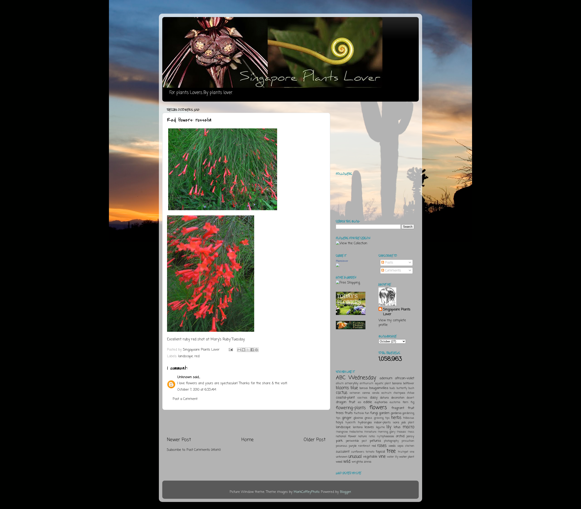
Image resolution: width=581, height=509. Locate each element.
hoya (339, 422)
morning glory (386, 432)
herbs (396, 418)
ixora (396, 422)
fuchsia (359, 413)
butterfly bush (405, 388)
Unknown (184, 377)
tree (391, 451)
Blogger (345, 491)
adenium (385, 378)
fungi (374, 413)
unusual (355, 456)
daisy (374, 397)
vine (382, 456)
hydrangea (365, 422)
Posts (388, 262)
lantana (358, 427)
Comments (392, 270)
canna (366, 393)
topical (380, 451)
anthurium (366, 384)
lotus (397, 427)
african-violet (404, 378)
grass (368, 418)
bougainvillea (378, 388)
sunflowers (357, 452)
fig (412, 402)
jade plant (407, 423)
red (196, 356)
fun (367, 413)
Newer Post (179, 439)
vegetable (370, 456)
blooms (342, 388)
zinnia (367, 462)
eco (359, 402)
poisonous (341, 446)
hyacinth (350, 423)
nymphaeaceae (385, 436)
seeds (392, 446)
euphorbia (381, 402)
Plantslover (342, 260)
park (339, 440)
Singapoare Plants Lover (396, 311)
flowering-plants (351, 408)
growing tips (382, 418)
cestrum (386, 393)
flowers (378, 408)
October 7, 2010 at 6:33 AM (196, 389)
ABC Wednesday (356, 378)
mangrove (342, 432)
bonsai (363, 388)
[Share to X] (248, 349)
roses (382, 446)
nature (362, 436)
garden (384, 413)
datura (384, 398)
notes (372, 436)
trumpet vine (406, 452)
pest (364, 441)
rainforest (364, 446)
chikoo (410, 393)
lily (389, 427)
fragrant (397, 408)
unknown (341, 457)
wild (346, 461)
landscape (185, 356)
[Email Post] (230, 349)
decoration (397, 398)
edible (367, 402)
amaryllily (351, 383)
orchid (400, 436)
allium (340, 384)
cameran (355, 393)
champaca (399, 393)
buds (392, 388)
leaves (369, 427)
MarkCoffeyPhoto (306, 491)
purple (353, 446)
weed (339, 462)
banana (397, 383)
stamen (409, 446)
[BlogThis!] (243, 349)
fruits (349, 413)
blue (354, 388)
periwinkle (352, 441)
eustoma (395, 402)
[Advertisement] (246, 423)
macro (408, 427)
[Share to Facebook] (252, 349)
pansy (410, 436)
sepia (400, 446)
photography (391, 441)
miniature (370, 432)
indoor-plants (382, 422)
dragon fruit (345, 402)
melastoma (356, 432)
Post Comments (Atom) (204, 449)
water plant (406, 457)
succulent (343, 451)
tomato (370, 452)
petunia (375, 440)
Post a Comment (185, 399)
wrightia (357, 462)
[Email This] (239, 349)
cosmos (362, 398)
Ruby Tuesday (233, 339)
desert (410, 398)
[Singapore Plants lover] (338, 266)
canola (375, 393)
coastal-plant (345, 397)
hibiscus (408, 418)
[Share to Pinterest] (256, 349)
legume (380, 427)
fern (405, 402)
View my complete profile (392, 322)
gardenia (396, 413)
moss (411, 432)
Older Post (315, 439)
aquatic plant (383, 384)
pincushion (408, 441)
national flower (346, 436)
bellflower (408, 384)
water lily (392, 457)
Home (247, 439)
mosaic (401, 432)
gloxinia (358, 418)
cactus (341, 393)
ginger (347, 417)
